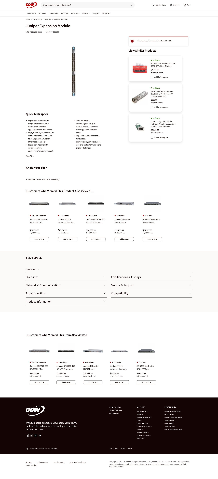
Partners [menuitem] (86, 13)
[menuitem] (152, 5)
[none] (31, 13)
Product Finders (170, 426)
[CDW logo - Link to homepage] (31, 5)
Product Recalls (169, 420)
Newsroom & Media (143, 432)
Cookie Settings (31, 465)
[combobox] (84, 5)
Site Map (29, 462)
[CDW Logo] (31, 5)
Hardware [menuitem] (31, 13)
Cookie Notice (58, 462)
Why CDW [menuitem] (106, 13)
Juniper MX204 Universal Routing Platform (118, 368)
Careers (139, 420)
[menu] (158, 5)
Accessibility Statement (144, 417)
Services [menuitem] (64, 13)
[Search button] (132, 5)
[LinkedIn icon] (31, 436)
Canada (122, 448)
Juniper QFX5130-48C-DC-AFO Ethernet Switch (66, 368)
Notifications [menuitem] (160, 5)
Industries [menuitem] (75, 13)
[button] (187, 5)
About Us (140, 414)
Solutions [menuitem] (53, 13)
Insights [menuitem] (96, 13)
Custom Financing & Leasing (173, 417)
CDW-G (116, 448)
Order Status (114, 410)
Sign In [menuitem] (176, 5)
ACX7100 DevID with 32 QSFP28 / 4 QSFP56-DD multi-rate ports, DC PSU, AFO (145, 368)
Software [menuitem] (42, 13)
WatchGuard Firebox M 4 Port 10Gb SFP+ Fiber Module (163, 64)
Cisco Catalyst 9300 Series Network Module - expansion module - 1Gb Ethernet (163, 124)
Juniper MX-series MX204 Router (91, 367)
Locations (140, 429)
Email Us (54, 449)
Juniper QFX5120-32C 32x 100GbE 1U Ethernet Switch (39, 368)
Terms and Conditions (77, 462)
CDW (110, 448)
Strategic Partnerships (144, 435)
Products (113, 413)
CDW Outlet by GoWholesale (173, 429)
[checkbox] (152, 77)
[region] (109, 220)
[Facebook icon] (27, 436)
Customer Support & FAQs (173, 411)
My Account (114, 407)
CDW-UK (129, 448)
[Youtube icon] (39, 436)
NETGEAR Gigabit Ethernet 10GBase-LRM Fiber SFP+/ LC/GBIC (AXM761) (162, 94)
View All (29, 156)
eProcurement (169, 414)
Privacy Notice (42, 462)
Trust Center (140, 438)
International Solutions (144, 426)
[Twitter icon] (35, 436)
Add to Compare (161, 77)
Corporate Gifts (169, 423)
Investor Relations (142, 423)
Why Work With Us (142, 411)
